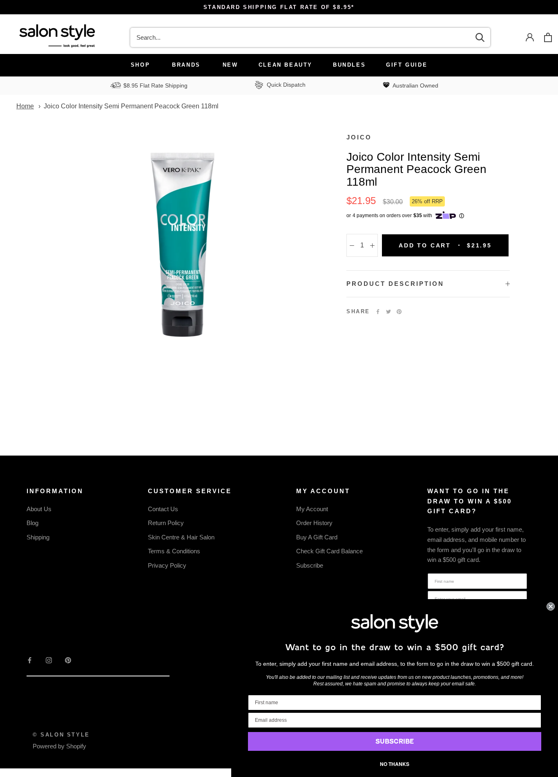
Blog (32, 522)
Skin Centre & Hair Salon (181, 537)
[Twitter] (388, 311)
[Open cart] (548, 37)
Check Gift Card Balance (329, 551)
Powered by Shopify (59, 746)
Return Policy (166, 522)
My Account (312, 508)
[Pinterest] (399, 311)
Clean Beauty (285, 65)
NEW (230, 65)
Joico (359, 137)
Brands (186, 65)
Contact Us (163, 508)
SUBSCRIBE (394, 741)
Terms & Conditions (174, 551)
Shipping (38, 537)
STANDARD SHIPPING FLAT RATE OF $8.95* (279, 7)
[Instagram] (49, 660)
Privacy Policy (167, 565)
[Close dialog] (551, 606)
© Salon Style (61, 735)
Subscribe (309, 565)
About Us (39, 508)
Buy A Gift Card (316, 537)
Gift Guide (406, 65)
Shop (140, 65)
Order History (314, 522)
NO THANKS (394, 764)
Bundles (349, 65)
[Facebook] (377, 311)
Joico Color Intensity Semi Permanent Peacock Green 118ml (131, 106)
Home (25, 106)
